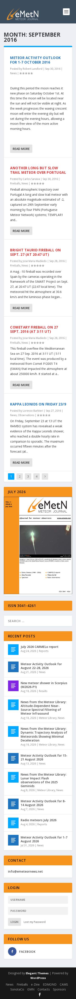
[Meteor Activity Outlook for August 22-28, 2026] (13, 667)
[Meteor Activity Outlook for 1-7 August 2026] (13, 840)
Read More (21, 149)
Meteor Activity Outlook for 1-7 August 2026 (44, 839)
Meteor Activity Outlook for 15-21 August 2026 (44, 757)
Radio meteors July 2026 (38, 820)
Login (14, 922)
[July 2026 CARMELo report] (13, 649)
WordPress (38, 978)
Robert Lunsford (32, 69)
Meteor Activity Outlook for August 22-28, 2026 (41, 666)
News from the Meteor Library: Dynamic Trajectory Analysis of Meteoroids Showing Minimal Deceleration (44, 734)
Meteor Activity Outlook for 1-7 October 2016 (35, 60)
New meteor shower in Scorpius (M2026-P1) (44, 685)
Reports (43, 651)
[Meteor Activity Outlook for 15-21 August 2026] (13, 758)
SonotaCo (17, 989)
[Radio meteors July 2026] (13, 823)
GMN (30, 989)
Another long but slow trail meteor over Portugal (38, 170)
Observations (26, 415)
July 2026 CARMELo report (39, 647)
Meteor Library (48, 718)
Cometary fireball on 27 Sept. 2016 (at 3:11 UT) (34, 329)
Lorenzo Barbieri (33, 411)
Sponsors (59, 989)
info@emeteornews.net (25, 871)
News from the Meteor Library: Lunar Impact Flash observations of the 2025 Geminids (43, 780)
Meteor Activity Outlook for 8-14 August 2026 (43, 803)
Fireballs (15, 183)
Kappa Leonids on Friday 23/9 (38, 404)
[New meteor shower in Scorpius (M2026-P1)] (13, 685)
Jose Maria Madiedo (35, 261)
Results (43, 691)
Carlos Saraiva (31, 179)
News (13, 73)
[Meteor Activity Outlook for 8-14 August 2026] (13, 804)
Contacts (44, 989)
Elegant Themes (37, 973)
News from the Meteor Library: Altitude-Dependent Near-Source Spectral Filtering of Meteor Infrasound (43, 708)
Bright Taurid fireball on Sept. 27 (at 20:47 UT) (35, 252)
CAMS (64, 984)
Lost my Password (35, 922)
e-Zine (35, 984)
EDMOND (50, 984)
